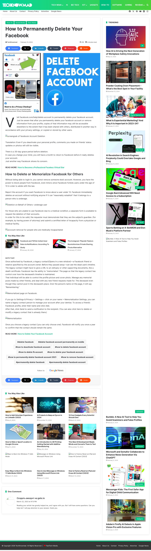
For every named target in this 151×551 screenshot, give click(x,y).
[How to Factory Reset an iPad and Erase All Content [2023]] (83, 461)
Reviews (139, 5)
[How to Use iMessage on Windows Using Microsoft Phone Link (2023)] (51, 461)
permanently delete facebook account (68, 362)
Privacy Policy (33, 11)
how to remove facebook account (77, 357)
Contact (22, 11)
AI (67, 5)
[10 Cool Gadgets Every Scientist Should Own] (83, 405)
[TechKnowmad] (17, 5)
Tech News (56, 5)
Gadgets (94, 5)
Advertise (45, 11)
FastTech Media (52, 546)
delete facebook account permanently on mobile (61, 342)
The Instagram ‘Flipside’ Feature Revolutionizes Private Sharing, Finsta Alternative (80, 244)
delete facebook (26, 342)
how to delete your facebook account (66, 352)
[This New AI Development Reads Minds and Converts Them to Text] (83, 432)
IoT (83, 5)
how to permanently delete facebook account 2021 (32, 357)
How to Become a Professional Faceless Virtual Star (41, 167)
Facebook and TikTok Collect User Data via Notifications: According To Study (34, 244)
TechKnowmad (12, 42)
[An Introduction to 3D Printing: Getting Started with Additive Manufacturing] (51, 432)
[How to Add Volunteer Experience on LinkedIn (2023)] (19, 405)
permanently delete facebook (30, 362)
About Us (13, 11)
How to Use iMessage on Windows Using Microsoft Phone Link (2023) (51, 473)
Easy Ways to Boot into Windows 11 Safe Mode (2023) (18, 472)
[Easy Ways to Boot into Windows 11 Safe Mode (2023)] (19, 461)
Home (5, 11)
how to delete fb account (31, 352)
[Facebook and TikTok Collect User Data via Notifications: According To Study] (12, 243)
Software (117, 5)
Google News (56, 11)
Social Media (20, 23)
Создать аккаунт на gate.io (31, 498)
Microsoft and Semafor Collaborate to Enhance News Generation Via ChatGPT (125, 455)
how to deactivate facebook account (33, 347)
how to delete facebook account (71, 347)
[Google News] (56, 370)
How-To (105, 5)
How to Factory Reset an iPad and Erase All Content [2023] (82, 472)
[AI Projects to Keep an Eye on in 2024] (51, 405)
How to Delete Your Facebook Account (35, 334)
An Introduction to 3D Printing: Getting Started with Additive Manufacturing (49, 444)
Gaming (128, 5)
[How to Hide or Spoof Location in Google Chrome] (19, 432)
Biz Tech (75, 5)
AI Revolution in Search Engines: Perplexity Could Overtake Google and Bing (125, 158)
